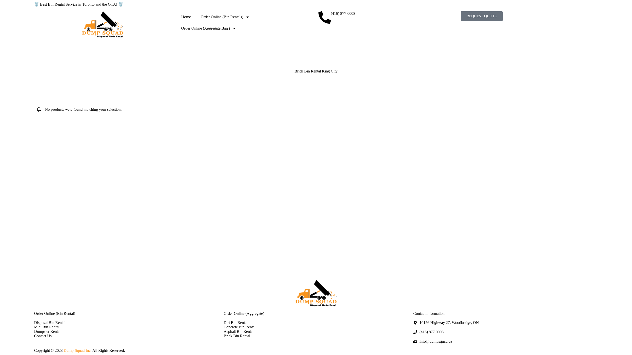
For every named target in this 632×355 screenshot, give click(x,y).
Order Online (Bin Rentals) (222, 17)
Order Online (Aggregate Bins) (205, 28)
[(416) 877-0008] (324, 17)
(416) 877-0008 (343, 13)
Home (186, 17)
